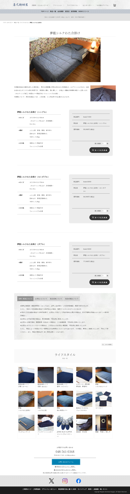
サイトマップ (82, 489)
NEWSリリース (84, 11)
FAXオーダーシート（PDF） (66, 466)
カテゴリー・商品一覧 (13, 22)
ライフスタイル (24, 22)
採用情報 (74, 11)
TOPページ (45, 11)
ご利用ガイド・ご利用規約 (31, 489)
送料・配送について (25, 299)
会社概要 (61, 11)
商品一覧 (53, 11)
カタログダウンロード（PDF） (66, 470)
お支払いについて (41, 299)
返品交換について (56, 299)
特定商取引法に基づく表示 (67, 489)
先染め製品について (72, 299)
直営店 (67, 11)
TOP (4, 22)
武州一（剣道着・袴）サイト (98, 489)
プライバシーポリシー (49, 489)
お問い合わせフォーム (65, 462)
